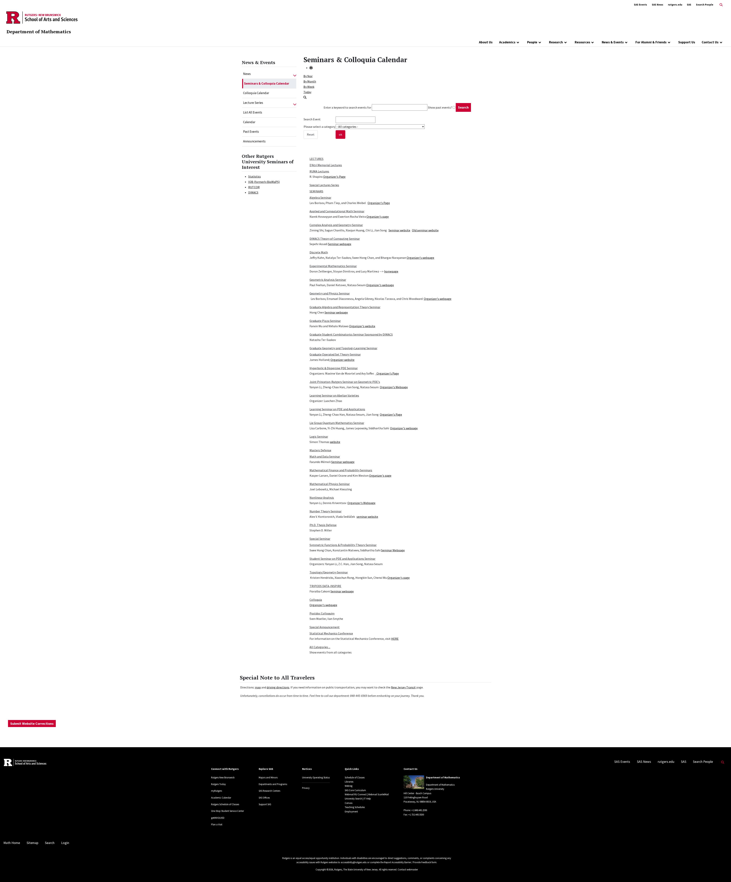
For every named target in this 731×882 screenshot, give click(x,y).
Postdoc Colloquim (322, 613)
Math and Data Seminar (325, 456)
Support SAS (265, 804)
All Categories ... (320, 647)
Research (556, 42)
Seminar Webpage (393, 550)
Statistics (254, 176)
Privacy (306, 787)
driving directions (278, 687)
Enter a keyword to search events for (347, 107)
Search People (704, 4)
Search (49, 843)
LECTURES (316, 159)
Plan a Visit (216, 824)
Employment (351, 811)
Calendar (249, 122)
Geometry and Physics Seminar (330, 293)
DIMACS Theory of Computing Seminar (335, 239)
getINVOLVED (217, 817)
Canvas (348, 802)
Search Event (312, 119)
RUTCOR (254, 187)
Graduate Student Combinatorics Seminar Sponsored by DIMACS (351, 334)
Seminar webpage (339, 244)
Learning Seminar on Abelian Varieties (334, 395)
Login (65, 843)
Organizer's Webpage (394, 387)
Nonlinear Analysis (322, 497)
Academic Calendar (221, 797)
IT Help (367, 798)
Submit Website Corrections (31, 723)
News (247, 74)
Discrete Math (319, 252)
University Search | (354, 798)
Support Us (686, 42)
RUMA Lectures (319, 171)
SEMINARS (316, 191)
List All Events (252, 112)
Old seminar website (425, 230)
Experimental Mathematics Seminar (333, 266)
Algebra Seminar (320, 197)
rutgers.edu (675, 4)
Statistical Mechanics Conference (331, 633)
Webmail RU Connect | (356, 794)
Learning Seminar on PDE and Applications (337, 409)
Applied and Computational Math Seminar (337, 211)
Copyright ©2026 (324, 869)
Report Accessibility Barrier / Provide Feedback (407, 862)
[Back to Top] (722, 872)
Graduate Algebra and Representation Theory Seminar (345, 307)
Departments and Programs (273, 784)
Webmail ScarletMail (378, 794)
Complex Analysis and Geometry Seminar (336, 225)
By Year (308, 76)
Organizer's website (362, 326)
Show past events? (440, 107)
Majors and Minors (268, 777)
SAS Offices (264, 797)
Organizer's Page (334, 177)
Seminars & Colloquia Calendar (266, 83)
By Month (309, 81)
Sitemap (32, 843)
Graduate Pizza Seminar (325, 321)
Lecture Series (253, 103)
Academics (507, 42)
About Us (485, 42)
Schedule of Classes (355, 777)
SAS (689, 4)
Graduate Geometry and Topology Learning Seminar (343, 348)
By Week (308, 87)
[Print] (311, 68)
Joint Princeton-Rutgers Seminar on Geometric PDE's (345, 382)
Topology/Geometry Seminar (329, 572)
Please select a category (319, 127)
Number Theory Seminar (326, 511)
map (258, 687)
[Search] (304, 97)
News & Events (613, 42)
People (532, 42)
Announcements (254, 141)
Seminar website (399, 230)
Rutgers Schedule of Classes (225, 804)
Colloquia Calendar (256, 93)
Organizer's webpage (420, 258)
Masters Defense (320, 450)
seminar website (367, 516)
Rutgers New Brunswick (223, 777)
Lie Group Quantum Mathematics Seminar (337, 423)
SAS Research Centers (269, 790)
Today (307, 92)
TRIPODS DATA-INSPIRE (325, 586)
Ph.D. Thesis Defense (323, 525)
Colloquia (316, 600)
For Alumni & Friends (650, 42)
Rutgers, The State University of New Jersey (356, 869)
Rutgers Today (218, 784)
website (335, 442)
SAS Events (640, 4)
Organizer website (342, 360)
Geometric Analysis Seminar (328, 280)
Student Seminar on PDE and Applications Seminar (342, 558)
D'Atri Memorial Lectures (326, 165)
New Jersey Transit (403, 687)
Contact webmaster (408, 869)
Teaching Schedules (355, 807)
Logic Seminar (319, 436)
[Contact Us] (721, 42)
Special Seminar (320, 539)
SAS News (657, 4)
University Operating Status (316, 777)
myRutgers (216, 790)
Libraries (349, 781)
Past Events (251, 131)
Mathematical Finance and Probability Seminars (341, 470)
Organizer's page (377, 216)
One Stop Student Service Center (227, 810)
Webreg (348, 785)
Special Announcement (325, 627)
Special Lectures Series (324, 185)
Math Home (11, 843)
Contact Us (710, 42)
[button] (294, 74)
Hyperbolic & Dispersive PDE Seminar (334, 368)
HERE (395, 639)
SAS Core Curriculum (355, 790)
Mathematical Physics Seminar (330, 484)
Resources (582, 42)
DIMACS (253, 192)
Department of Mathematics (38, 32)
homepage (391, 271)
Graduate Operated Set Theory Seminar (335, 354)
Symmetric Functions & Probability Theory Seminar (343, 545)
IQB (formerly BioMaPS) (264, 182)
